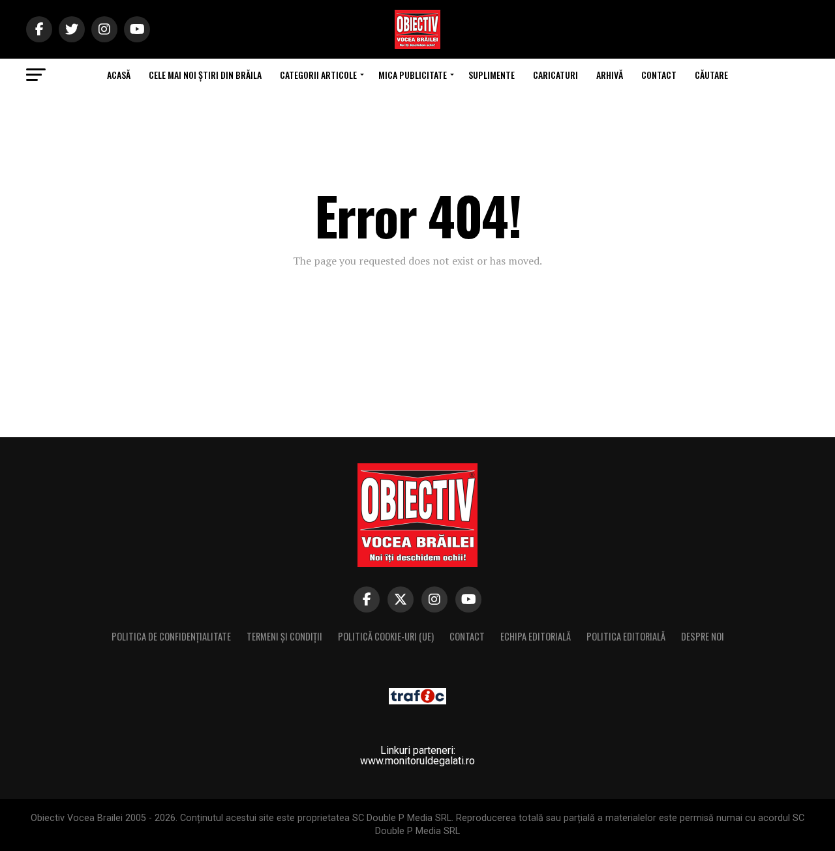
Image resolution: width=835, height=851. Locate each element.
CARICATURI (555, 74)
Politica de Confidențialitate (171, 636)
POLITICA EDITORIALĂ (625, 636)
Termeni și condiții (284, 636)
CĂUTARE (711, 74)
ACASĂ (118, 74)
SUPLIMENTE (491, 74)
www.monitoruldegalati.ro (417, 761)
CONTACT (658, 74)
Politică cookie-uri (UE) (386, 636)
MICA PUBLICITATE (412, 74)
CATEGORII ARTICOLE (318, 74)
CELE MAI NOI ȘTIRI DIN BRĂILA (205, 74)
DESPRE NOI (702, 636)
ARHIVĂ (609, 74)
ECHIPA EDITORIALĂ (535, 636)
